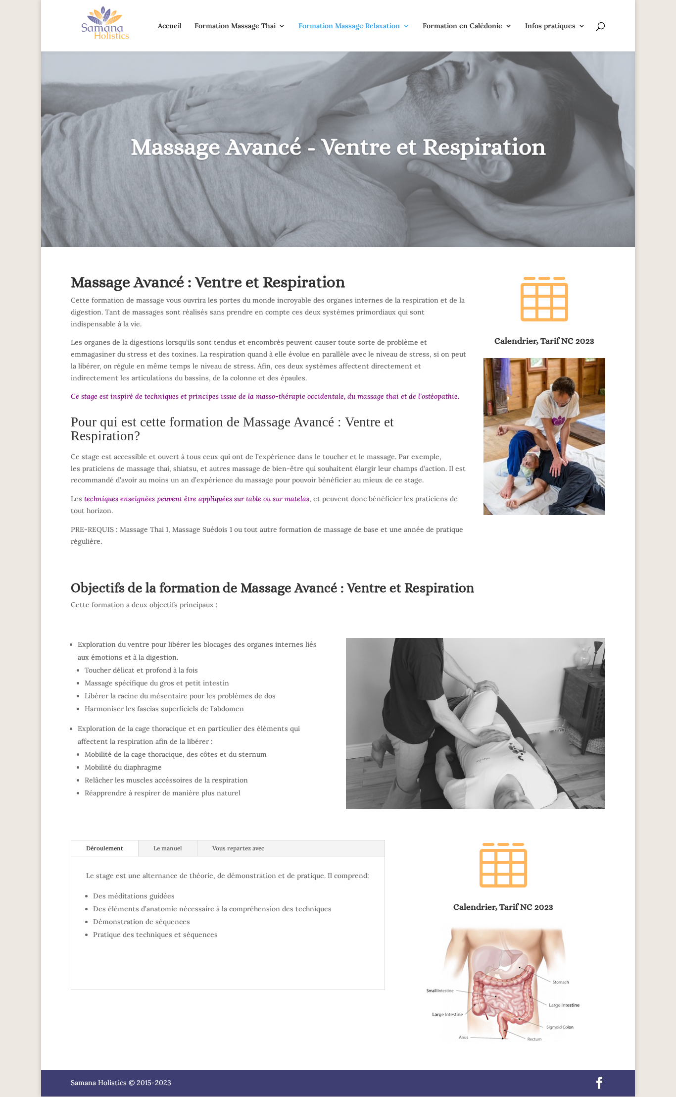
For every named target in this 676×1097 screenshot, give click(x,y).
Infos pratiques (550, 26)
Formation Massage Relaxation (349, 26)
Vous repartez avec (238, 848)
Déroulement (104, 848)
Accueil (170, 26)
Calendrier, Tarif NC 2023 (544, 341)
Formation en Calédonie (462, 26)
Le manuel (167, 848)
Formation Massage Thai (235, 26)
